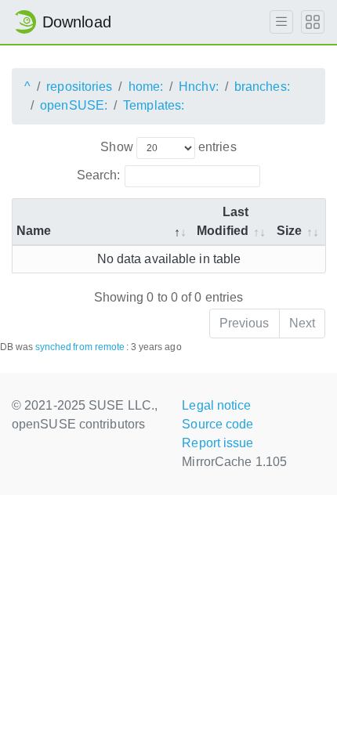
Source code (217, 424)
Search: (99, 175)
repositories (79, 86)
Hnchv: (199, 86)
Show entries (168, 147)
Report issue (217, 443)
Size (289, 230)
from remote (99, 347)
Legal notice (216, 405)
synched (53, 347)
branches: (262, 86)
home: (146, 86)
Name (33, 230)
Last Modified (222, 221)
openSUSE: (73, 105)
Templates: (153, 105)
